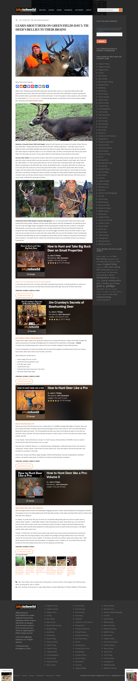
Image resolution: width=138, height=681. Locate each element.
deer (19, 582)
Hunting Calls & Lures (105, 163)
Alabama (99, 256)
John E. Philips (115, 283)
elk (108, 272)
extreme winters (58, 582)
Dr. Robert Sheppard (101, 272)
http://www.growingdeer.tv (34, 98)
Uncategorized (103, 238)
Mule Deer (101, 190)
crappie (99, 264)
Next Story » (130, 670)
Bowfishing (102, 88)
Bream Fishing (103, 94)
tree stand (119, 292)
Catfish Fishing (103, 100)
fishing (111, 275)
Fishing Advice (103, 139)
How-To (100, 157)
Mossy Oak (108, 289)
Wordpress (107, 675)
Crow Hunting (102, 112)
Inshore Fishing (103, 172)
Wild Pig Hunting (103, 241)
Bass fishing (101, 259)
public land (99, 291)
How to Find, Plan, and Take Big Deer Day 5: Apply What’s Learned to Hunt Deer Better (51, 570)
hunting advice (24, 584)
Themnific (123, 675)
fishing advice (103, 277)
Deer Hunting (37, 20)
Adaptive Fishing (103, 64)
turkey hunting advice (103, 300)
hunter (98, 281)
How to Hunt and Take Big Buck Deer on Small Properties (33, 282)
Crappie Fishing (103, 106)
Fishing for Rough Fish (105, 142)
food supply (68, 582)
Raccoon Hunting (103, 205)
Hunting (51, 10)
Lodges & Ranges (103, 181)
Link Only (101, 178)
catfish (118, 261)
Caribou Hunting (103, 97)
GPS (117, 278)
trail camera (112, 291)
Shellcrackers (102, 214)
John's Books (102, 175)
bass (114, 256)
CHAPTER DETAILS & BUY (24, 295)
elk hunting (113, 272)
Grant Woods (76, 582)
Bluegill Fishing (103, 85)
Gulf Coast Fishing (104, 154)
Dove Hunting (102, 121)
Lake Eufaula (100, 289)
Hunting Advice (44, 20)
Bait (111, 256)
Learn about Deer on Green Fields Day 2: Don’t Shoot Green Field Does (40, 570)
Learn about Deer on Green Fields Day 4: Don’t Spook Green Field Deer (61, 570)
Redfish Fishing (103, 211)
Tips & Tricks (102, 229)
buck (110, 261)
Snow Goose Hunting (105, 220)
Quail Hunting (102, 199)
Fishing (59, 10)
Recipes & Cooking (104, 208)
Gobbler (113, 278)
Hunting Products (104, 169)
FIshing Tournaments (105, 148)
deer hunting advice (45, 582)
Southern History (103, 223)
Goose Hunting (103, 151)
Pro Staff (101, 196)
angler (104, 256)
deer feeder (25, 582)
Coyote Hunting (103, 103)
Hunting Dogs (102, 166)
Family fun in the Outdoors (107, 136)
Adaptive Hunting (104, 67)
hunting (104, 280)
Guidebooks (67, 10)
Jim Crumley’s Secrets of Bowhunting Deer (29, 338)
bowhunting (103, 261)
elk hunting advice (102, 275)
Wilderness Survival (104, 244)
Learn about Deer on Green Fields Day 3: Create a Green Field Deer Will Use (30, 570)
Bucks (113, 261)
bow (98, 261)
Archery (101, 73)
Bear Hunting (102, 79)
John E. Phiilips (34, 584)
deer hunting (34, 582)
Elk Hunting (102, 130)
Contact (88, 10)
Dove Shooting (103, 124)
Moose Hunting (103, 184)
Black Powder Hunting (105, 82)
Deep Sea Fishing (103, 115)
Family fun (101, 133)
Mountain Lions (103, 187)
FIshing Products (103, 145)
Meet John (42, 10)
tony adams (106, 292)
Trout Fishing (102, 232)
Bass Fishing (102, 76)
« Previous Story (6, 670)
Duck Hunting (102, 127)
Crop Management (104, 109)
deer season (114, 270)
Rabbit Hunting (103, 202)
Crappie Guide (100, 267)
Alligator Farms (103, 70)
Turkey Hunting (103, 235)
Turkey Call (104, 294)
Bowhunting (102, 91)
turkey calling (112, 294)
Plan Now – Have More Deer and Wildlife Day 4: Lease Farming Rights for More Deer (71, 571)
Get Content (79, 10)
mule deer (114, 289)
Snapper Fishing (103, 217)
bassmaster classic (113, 259)
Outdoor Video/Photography (107, 193)
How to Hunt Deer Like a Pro (24, 424)
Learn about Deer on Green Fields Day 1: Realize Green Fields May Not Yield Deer (20, 570)
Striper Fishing (103, 226)
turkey (99, 294)
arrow (107, 256)
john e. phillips (106, 286)
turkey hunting (104, 297)
